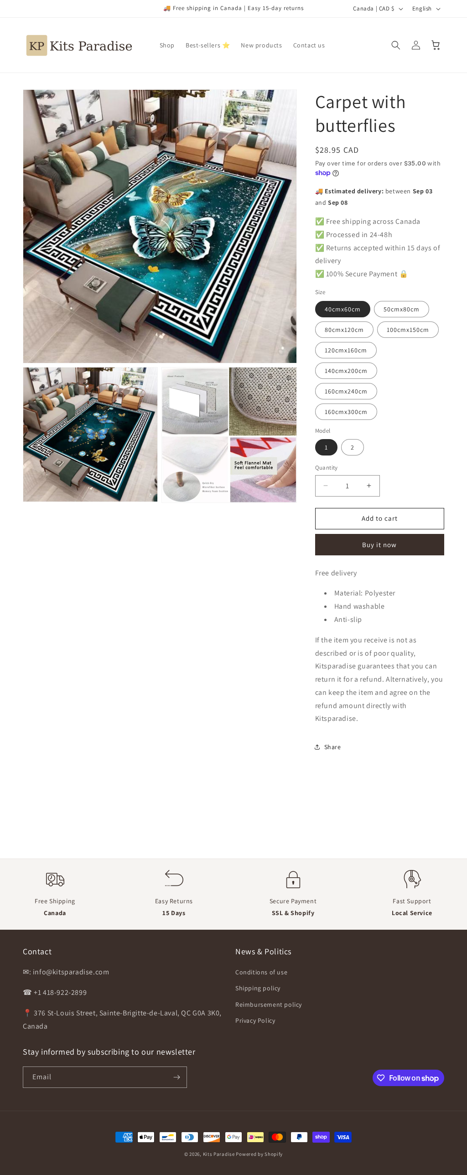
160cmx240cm (346, 391)
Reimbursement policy (268, 1004)
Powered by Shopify (259, 1154)
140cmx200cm (346, 371)
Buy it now (379, 544)
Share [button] (332, 747)
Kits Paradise (219, 1154)
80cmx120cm (344, 330)
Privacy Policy (255, 1020)
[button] (396, 45)
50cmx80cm (402, 309)
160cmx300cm (346, 412)
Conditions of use (261, 972)
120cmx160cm (346, 350)
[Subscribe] (176, 1077)
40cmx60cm (343, 309)
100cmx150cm (408, 330)
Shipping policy (257, 988)
